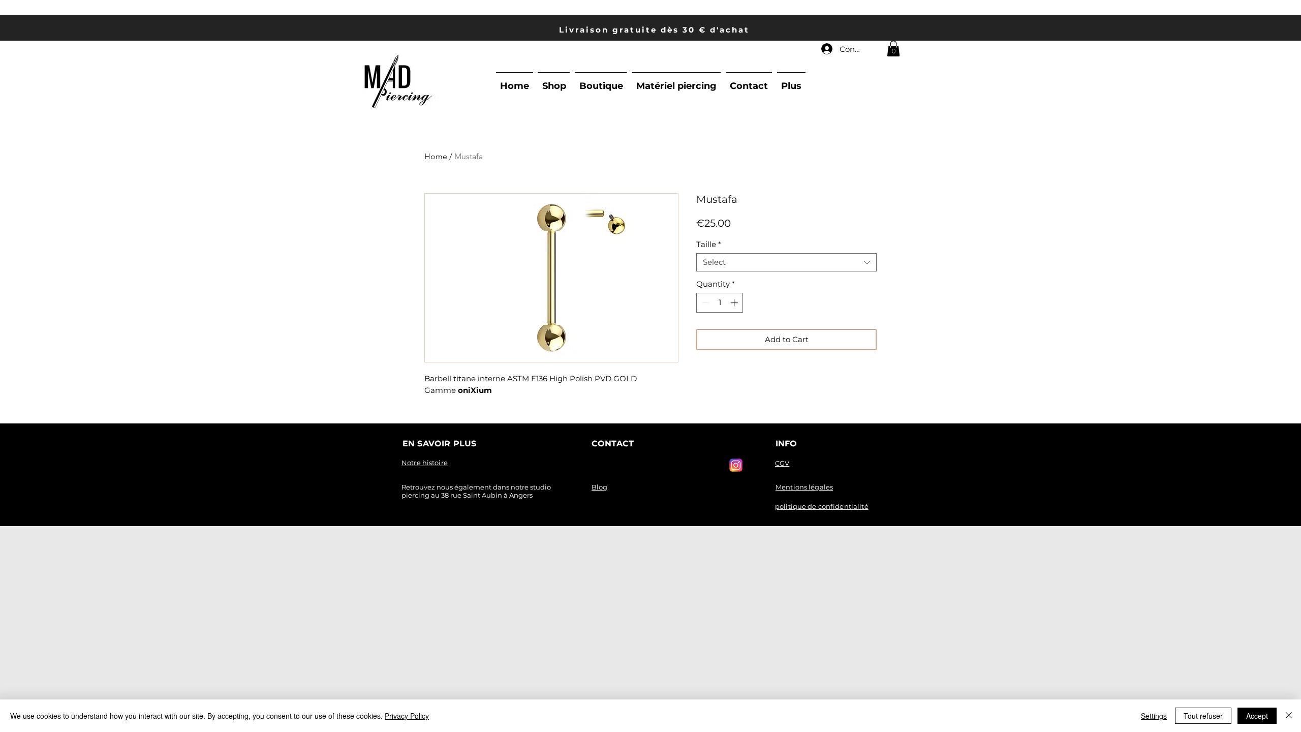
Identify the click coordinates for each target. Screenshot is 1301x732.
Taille (708, 244)
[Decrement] (704, 302)
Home (435, 156)
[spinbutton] (719, 302)
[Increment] (735, 302)
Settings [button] (1154, 716)
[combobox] (786, 262)
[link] (893, 48)
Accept (1257, 716)
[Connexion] (826, 48)
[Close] (1289, 716)
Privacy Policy (407, 716)
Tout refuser (1203, 716)
